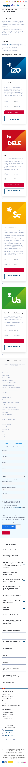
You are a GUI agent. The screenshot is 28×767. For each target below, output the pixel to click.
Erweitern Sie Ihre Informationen (14, 118)
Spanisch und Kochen (7, 377)
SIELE (3, 436)
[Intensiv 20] (14, 68)
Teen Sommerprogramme (8, 417)
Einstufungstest (6, 694)
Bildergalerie (5, 703)
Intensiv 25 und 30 (6, 424)
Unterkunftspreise (6, 698)
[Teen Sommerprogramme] (14, 213)
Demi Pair (4, 395)
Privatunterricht (6, 375)
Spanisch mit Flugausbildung (9, 382)
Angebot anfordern (14, 112)
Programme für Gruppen (8, 385)
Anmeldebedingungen (7, 712)
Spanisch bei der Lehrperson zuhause (11, 387)
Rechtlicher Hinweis (7, 718)
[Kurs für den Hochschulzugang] (14, 298)
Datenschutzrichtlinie (7, 714)
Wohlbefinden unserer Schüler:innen (11, 705)
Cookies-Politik (6, 716)
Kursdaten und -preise (7, 696)
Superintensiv (5, 429)
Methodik (8, 44)
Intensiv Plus (5, 426)
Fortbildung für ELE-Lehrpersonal (10, 402)
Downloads (5, 700)
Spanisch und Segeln (7, 414)
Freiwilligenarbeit (6, 397)
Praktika (4, 392)
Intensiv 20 (5, 412)
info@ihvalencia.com (10, 735)
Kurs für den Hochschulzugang (9, 407)
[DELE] (14, 140)
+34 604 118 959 (9, 732)
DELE (3, 434)
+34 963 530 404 (9, 730)
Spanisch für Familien (7, 380)
